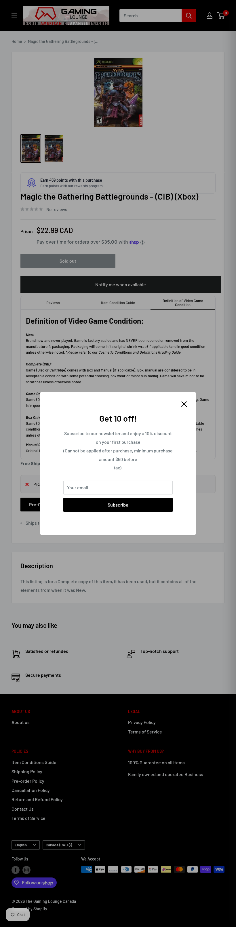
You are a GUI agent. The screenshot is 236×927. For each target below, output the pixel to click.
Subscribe (118, 504)
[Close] (184, 403)
